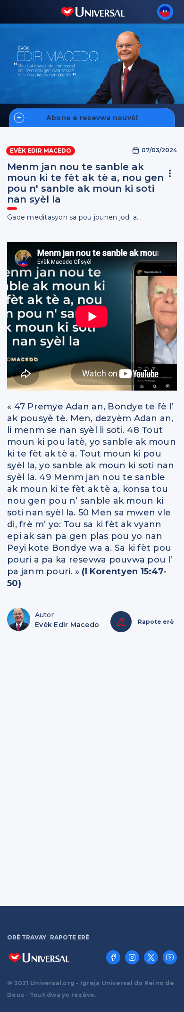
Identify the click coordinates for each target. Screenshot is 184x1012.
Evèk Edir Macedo (40, 150)
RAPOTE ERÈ (69, 937)
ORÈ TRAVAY (26, 937)
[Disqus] (92, 772)
